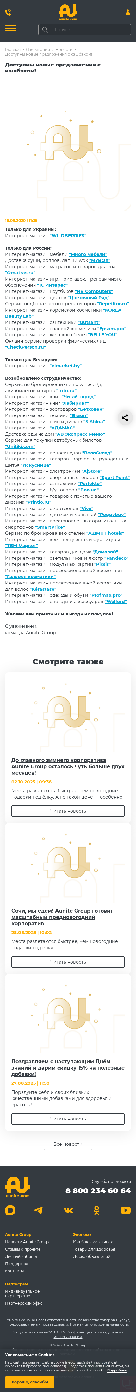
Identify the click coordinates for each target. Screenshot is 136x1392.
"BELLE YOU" (102, 335)
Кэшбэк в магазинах (93, 1241)
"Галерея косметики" (30, 576)
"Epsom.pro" (111, 329)
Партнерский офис (24, 1303)
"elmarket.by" (66, 366)
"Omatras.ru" (20, 273)
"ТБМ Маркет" (21, 545)
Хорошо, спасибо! (29, 1382)
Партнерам (16, 1284)
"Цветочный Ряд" (88, 298)
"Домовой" (105, 552)
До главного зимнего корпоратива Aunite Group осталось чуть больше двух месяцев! (67, 766)
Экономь (82, 1234)
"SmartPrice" (50, 527)
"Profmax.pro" (106, 595)
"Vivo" (86, 508)
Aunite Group (18, 1234)
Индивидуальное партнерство (22, 1293)
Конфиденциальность (86, 1332)
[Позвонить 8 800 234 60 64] (8, 12)
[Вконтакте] (68, 1210)
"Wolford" (116, 601)
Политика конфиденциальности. (99, 1324)
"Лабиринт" (75, 403)
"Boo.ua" (88, 490)
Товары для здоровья (94, 1249)
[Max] (10, 1210)
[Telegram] (39, 1210)
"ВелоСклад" (97, 453)
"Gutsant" (89, 322)
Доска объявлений (91, 1256)
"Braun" (79, 415)
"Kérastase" (43, 589)
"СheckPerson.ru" (25, 347)
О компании (38, 49)
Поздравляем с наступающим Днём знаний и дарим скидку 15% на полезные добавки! (68, 1067)
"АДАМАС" (62, 428)
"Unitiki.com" (20, 446)
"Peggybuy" (112, 514)
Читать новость (68, 811)
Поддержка (16, 1263)
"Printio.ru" (38, 502)
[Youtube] (126, 1210)
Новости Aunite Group (27, 1241)
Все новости (68, 1144)
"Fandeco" (116, 558)
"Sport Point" (115, 477)
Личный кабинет (21, 1256)
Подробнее (117, 1370)
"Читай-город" (79, 397)
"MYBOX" (99, 260)
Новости (63, 49)
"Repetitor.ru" (113, 304)
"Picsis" (102, 564)
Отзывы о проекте (22, 1249)
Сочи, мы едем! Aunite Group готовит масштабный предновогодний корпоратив (62, 917)
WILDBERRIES (68, 236)
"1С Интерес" (52, 285)
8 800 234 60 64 (98, 1190)
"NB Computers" (94, 291)
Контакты (14, 1271)
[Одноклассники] (97, 1210)
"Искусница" (36, 465)
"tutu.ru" (66, 391)
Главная (13, 49)
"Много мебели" (88, 254)
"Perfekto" (90, 483)
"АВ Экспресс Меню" (80, 434)
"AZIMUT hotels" (105, 533)
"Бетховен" (91, 409)
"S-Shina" (94, 422)
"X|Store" (92, 471)
